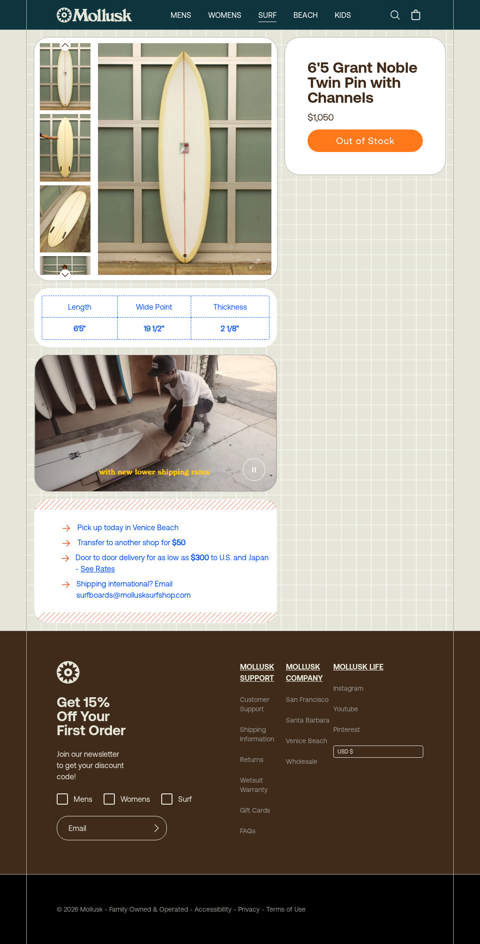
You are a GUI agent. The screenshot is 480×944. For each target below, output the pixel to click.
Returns (251, 759)
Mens (181, 15)
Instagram (348, 688)
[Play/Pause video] (254, 469)
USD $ (345, 751)
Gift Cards (255, 810)
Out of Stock (365, 140)
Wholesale (301, 761)
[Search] (399, 15)
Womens (224, 15)
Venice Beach (306, 741)
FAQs (247, 831)
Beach (305, 15)
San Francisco (307, 699)
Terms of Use (286, 909)
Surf (267, 15)
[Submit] (156, 828)
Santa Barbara (308, 720)
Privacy (249, 909)
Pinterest (346, 729)
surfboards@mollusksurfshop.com (133, 595)
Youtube (345, 709)
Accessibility (210, 909)
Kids (343, 15)
